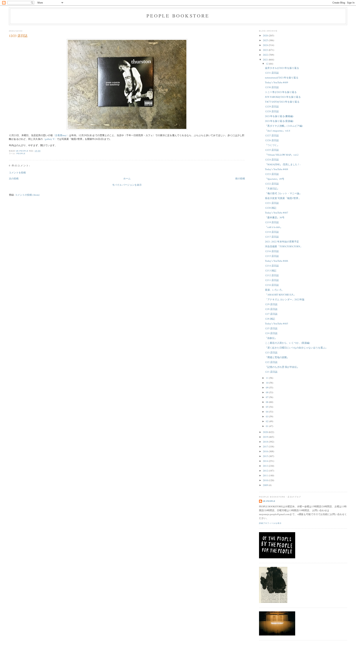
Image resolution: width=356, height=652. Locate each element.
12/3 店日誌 (271, 352)
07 (267, 397)
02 (267, 421)
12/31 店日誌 (272, 72)
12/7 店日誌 (271, 314)
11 (267, 378)
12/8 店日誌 (271, 309)
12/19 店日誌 (272, 222)
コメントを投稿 (17, 172)
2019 (266, 437)
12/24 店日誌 (272, 159)
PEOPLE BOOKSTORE (177, 15)
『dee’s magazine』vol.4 (277, 130)
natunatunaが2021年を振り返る (281, 77)
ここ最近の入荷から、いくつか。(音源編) (287, 342)
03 (267, 416)
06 (267, 402)
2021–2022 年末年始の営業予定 (282, 241)
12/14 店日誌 (272, 265)
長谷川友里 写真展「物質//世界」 (283, 198)
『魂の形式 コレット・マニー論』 (283, 193)
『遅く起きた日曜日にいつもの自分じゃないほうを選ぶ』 (296, 347)
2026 (266, 35)
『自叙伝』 (271, 338)
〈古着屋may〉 (61, 135)
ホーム (127, 178)
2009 (266, 485)
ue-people (269, 501)
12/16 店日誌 (272, 251)
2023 (266, 50)
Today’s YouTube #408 (276, 169)
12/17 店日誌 (272, 236)
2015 (266, 456)
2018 (266, 441)
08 (267, 392)
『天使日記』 (272, 188)
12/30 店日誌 (272, 87)
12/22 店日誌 (272, 183)
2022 (266, 54)
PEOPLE (21, 153)
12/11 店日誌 (272, 280)
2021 (266, 59)
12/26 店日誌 (272, 140)
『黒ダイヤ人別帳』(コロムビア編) (284, 125)
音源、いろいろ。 (274, 289)
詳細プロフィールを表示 (270, 523)
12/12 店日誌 (272, 275)
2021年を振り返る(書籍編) (279, 116)
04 (267, 411)
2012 (266, 470)
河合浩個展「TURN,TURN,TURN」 (283, 246)
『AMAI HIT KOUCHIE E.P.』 (280, 294)
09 (267, 387)
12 (267, 63)
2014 (266, 461)
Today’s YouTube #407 (276, 212)
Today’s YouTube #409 (276, 82)
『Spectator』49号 (274, 178)
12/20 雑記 (270, 207)
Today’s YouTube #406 (276, 260)
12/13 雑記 (270, 270)
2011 (266, 475)
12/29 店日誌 (272, 106)
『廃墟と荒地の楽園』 (277, 357)
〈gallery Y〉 (50, 139)
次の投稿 (14, 178)
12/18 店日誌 (272, 232)
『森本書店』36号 (274, 217)
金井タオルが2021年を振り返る (282, 68)
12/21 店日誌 (272, 203)
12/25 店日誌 (272, 150)
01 (267, 426)
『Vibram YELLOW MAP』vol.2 (282, 154)
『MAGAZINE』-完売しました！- (283, 164)
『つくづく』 (272, 145)
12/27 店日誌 (272, 135)
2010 (266, 480)
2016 (266, 451)
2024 (266, 45)
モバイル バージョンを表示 (127, 184)
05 (267, 406)
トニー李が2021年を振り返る (281, 92)
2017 (266, 446)
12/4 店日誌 (271, 333)
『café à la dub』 (273, 227)
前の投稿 (240, 178)
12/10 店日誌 (272, 285)
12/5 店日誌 (271, 328)
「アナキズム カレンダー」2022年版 (284, 299)
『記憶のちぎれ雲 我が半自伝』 (282, 367)
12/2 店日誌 (271, 362)
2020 (266, 432)
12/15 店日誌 (272, 256)
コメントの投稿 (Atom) (27, 194)
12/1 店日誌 (271, 371)
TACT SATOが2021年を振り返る (282, 101)
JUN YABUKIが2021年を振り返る (283, 96)
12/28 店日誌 (272, 111)
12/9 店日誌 (271, 304)
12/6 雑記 (270, 318)
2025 (266, 40)
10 (267, 382)
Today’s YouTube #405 (276, 323)
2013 (266, 465)
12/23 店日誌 (272, 174)
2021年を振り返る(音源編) (279, 121)
